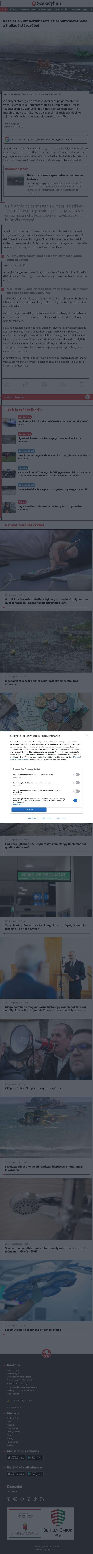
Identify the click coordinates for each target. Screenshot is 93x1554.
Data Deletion (33, 818)
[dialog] (46, 777)
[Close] (88, 736)
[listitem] (46, 769)
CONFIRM (29, 809)
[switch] (76, 774)
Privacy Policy (60, 818)
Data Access (46, 818)
